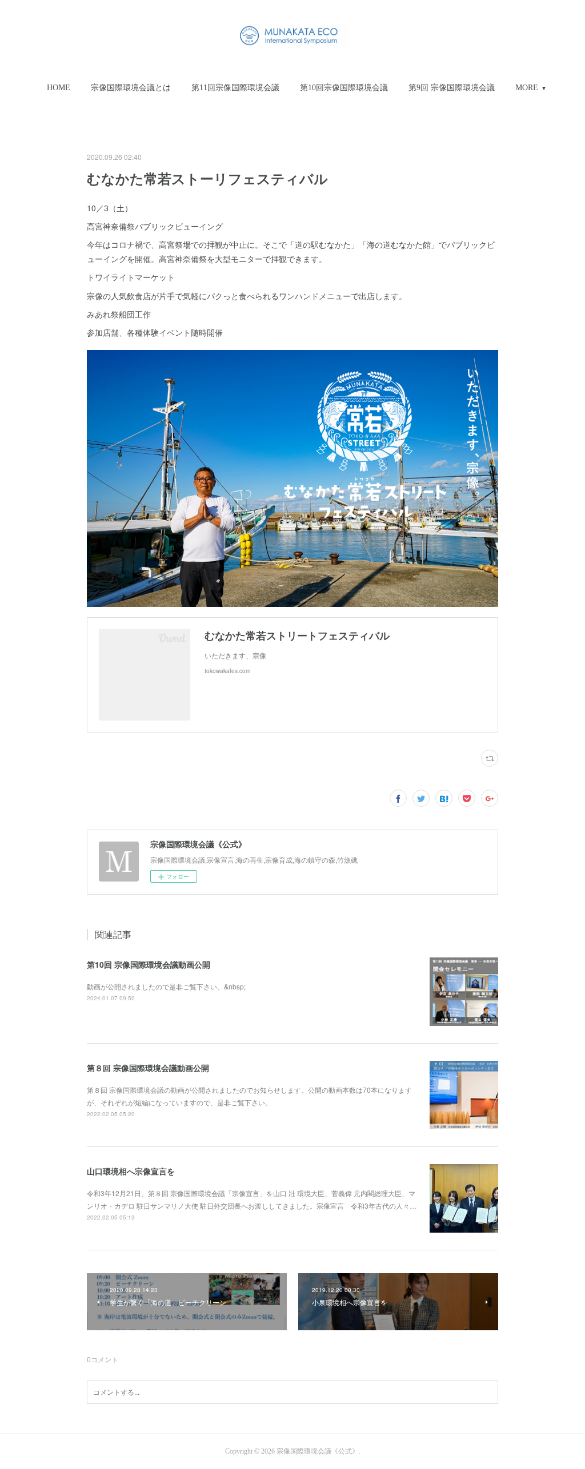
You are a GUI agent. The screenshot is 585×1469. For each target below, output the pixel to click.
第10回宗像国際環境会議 (344, 87)
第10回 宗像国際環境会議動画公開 (148, 964)
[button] (58, 88)
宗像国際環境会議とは (131, 87)
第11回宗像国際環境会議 (235, 87)
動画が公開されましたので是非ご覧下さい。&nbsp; (166, 986)
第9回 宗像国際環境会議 (451, 87)
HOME (58, 87)
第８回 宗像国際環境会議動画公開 (148, 1067)
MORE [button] (526, 87)
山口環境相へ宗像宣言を (131, 1171)
